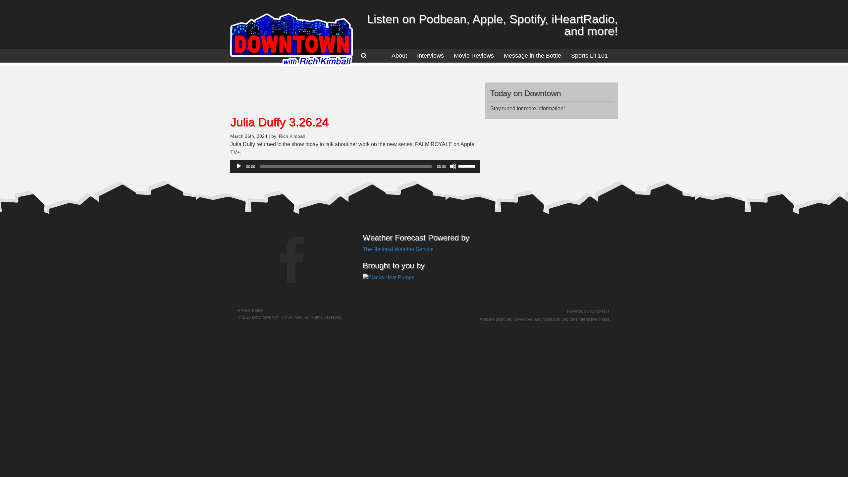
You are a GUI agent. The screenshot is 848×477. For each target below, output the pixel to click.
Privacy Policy (250, 310)
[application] (355, 166)
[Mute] (453, 166)
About (399, 55)
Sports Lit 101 (589, 55)
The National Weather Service (398, 249)
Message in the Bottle (532, 55)
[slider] (467, 166)
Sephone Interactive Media (585, 319)
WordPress (600, 311)
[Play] (239, 166)
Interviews (430, 55)
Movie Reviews (474, 55)
